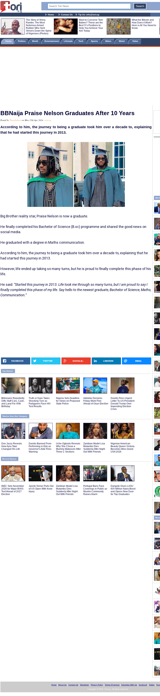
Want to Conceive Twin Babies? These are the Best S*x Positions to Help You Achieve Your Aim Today (91, 25)
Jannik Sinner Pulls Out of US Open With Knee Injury (41, 489)
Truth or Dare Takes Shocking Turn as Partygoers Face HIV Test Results (40, 402)
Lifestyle (68, 41)
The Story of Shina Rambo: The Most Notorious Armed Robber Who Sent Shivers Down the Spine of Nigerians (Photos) (39, 27)
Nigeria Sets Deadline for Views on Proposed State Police (68, 401)
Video (135, 41)
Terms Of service (112, 685)
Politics (22, 41)
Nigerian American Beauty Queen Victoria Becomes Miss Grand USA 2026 (122, 447)
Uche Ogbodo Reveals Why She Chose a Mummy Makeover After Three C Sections (68, 447)
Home (51, 14)
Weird (122, 41)
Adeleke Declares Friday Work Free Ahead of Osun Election (95, 401)
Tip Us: (88, 14)
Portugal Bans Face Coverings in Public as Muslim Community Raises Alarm (95, 490)
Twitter (152, 685)
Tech (81, 41)
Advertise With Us (129, 685)
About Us (62, 685)
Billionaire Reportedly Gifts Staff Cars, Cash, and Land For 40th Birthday (12, 402)
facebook (143, 685)
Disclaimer (84, 685)
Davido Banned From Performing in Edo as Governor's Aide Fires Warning (40, 447)
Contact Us (67, 14)
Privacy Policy (97, 685)
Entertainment (51, 41)
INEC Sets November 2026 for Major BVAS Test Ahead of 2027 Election (12, 490)
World (35, 41)
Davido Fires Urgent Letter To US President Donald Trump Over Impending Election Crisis (122, 403)
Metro (108, 41)
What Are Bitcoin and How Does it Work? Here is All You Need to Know (144, 24)
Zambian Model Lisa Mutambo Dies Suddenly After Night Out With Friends (94, 447)
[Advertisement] (80, 76)
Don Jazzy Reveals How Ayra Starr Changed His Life (11, 446)
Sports (95, 41)
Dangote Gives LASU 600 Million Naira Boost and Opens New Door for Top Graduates (123, 490)
